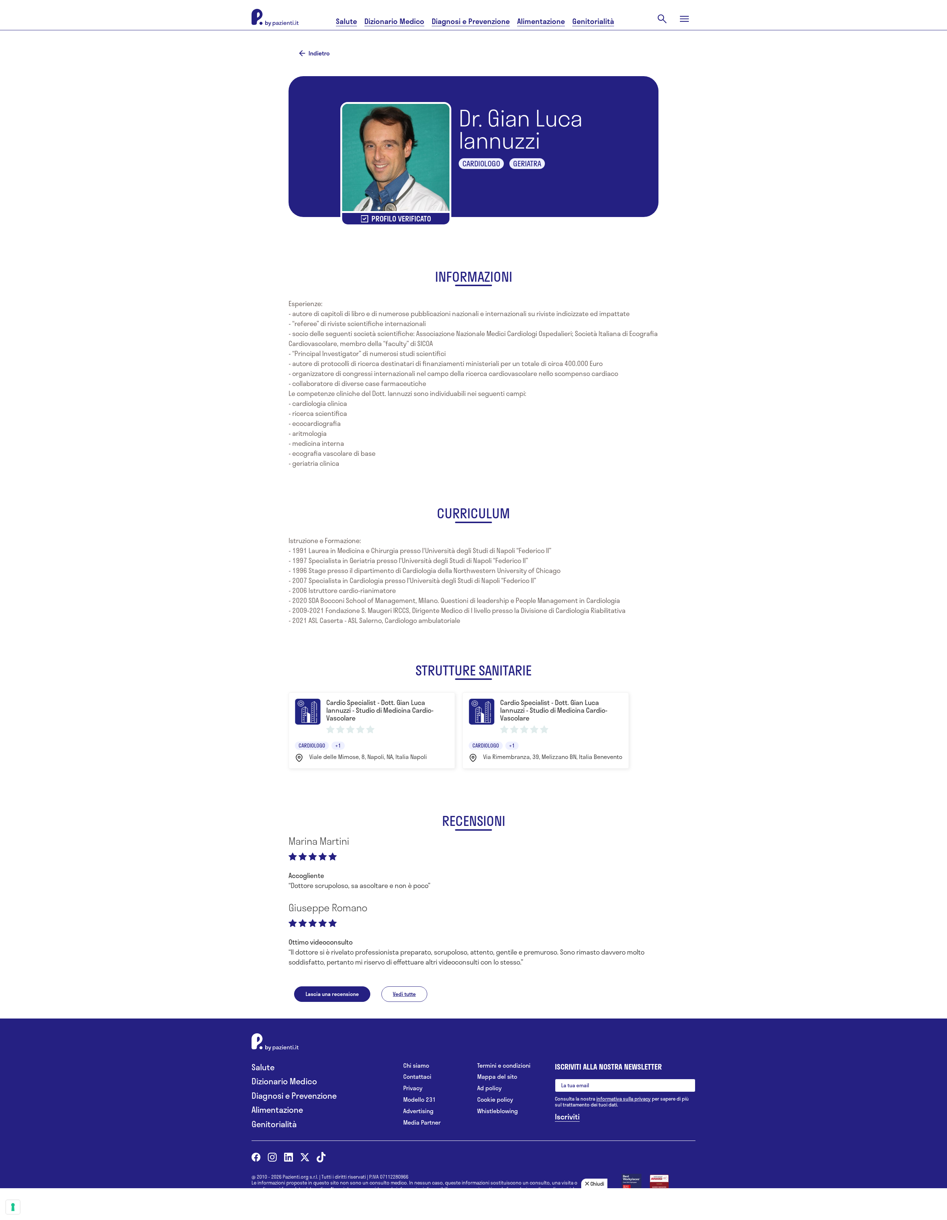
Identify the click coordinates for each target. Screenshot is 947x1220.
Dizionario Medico (394, 21)
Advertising (418, 1111)
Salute (346, 21)
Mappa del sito (497, 1077)
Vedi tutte (404, 994)
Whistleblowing (497, 1111)
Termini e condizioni (503, 1066)
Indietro (319, 53)
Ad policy (489, 1088)
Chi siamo (416, 1066)
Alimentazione (541, 21)
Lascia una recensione (332, 994)
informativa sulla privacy (623, 1098)
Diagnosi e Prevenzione (471, 21)
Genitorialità (593, 21)
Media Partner (422, 1122)
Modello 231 (419, 1100)
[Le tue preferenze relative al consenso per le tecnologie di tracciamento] (13, 1207)
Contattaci (417, 1077)
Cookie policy (495, 1100)
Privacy (412, 1088)
